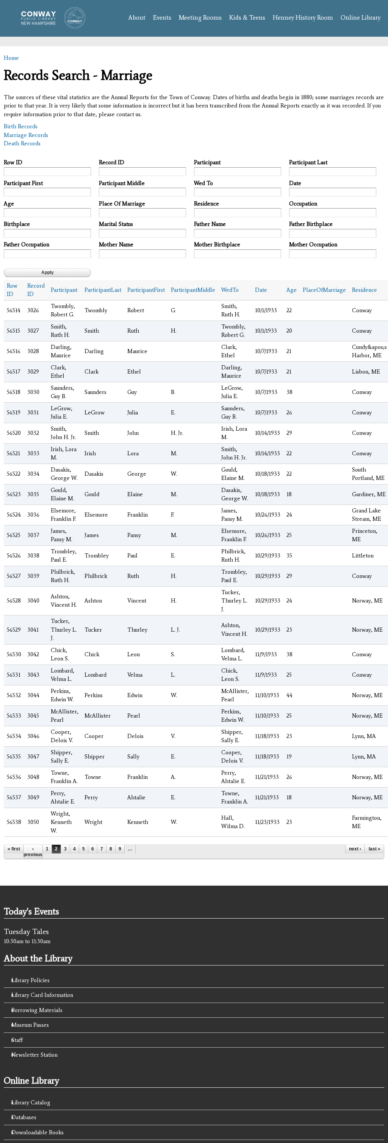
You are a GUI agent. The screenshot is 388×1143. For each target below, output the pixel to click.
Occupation (303, 203)
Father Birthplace (311, 224)
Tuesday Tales (26, 931)
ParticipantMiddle (193, 290)
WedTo (230, 290)
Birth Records (21, 126)
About (137, 17)
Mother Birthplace (217, 244)
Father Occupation (26, 244)
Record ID (111, 162)
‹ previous (32, 851)
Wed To (203, 183)
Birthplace (17, 224)
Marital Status (116, 224)
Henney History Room (303, 17)
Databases (23, 1117)
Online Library (360, 17)
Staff (17, 1040)
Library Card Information (42, 995)
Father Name (210, 224)
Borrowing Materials (37, 1010)
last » (374, 849)
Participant (207, 162)
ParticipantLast (102, 290)
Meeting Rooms (200, 17)
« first (14, 849)
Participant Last (308, 162)
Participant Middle (122, 183)
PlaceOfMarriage (324, 290)
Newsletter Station (34, 1054)
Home (11, 58)
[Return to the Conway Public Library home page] (51, 24)
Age (9, 203)
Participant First (23, 183)
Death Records (22, 143)
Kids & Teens (247, 17)
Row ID (13, 162)
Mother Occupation (313, 244)
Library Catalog (30, 1102)
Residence (206, 203)
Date (295, 183)
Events (162, 17)
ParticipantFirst (146, 290)
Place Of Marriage (122, 203)
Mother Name (116, 244)
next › (355, 849)
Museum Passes (30, 1025)
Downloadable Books (37, 1132)
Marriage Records (26, 135)
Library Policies (30, 980)
